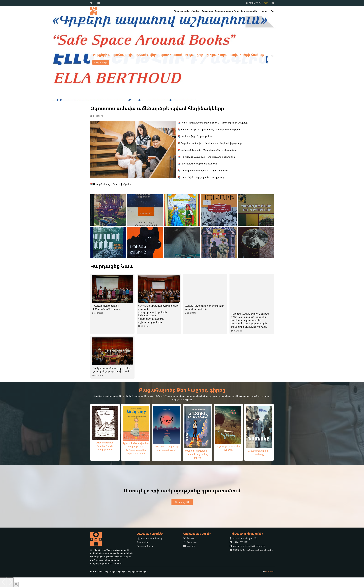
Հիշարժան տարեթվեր (150, 538)
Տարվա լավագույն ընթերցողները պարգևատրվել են (204, 307)
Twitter (190, 538)
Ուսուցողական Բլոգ (227, 11)
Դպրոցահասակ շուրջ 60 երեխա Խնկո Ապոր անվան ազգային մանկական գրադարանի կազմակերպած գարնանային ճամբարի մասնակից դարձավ (250, 320)
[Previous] (3, 582)
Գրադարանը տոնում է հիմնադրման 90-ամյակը (106, 307)
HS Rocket (269, 571)
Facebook (191, 542)
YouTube (190, 546)
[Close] (16, 584)
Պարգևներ (143, 542)
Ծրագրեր (207, 11)
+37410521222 (253, 3)
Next (354, 58)
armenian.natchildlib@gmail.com (249, 546)
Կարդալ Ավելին (101, 62)
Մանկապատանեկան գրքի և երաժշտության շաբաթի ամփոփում (112, 369)
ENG (271, 3)
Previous (9, 58)
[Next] (10, 582)
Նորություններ (249, 11)
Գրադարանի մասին (186, 11)
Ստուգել (180, 502)
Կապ (263, 11)
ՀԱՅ (266, 3)
